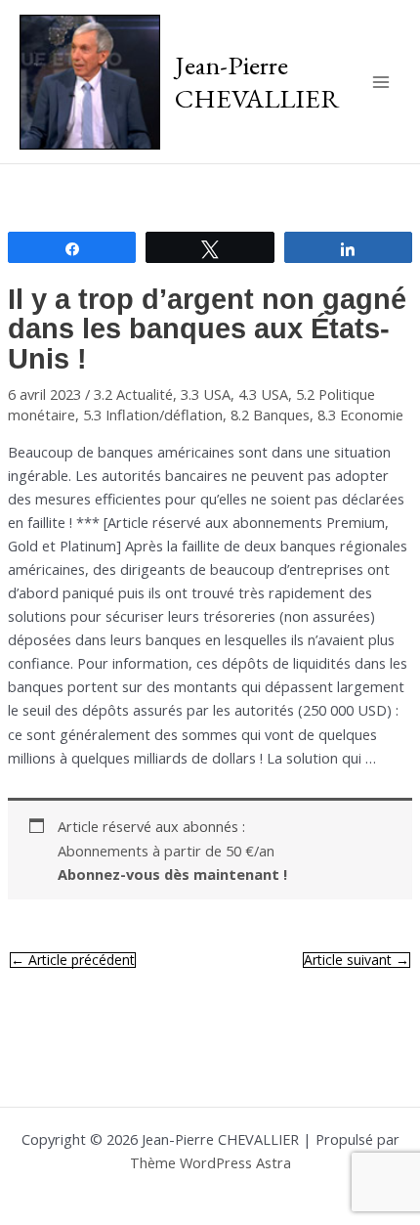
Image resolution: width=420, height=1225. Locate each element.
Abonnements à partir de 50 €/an (172, 862)
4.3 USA (263, 394)
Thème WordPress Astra (210, 1162)
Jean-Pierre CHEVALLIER (257, 81)
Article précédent (73, 960)
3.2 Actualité (133, 394)
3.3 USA (206, 394)
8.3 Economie (360, 414)
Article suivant (356, 960)
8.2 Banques (270, 414)
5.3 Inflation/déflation (153, 414)
